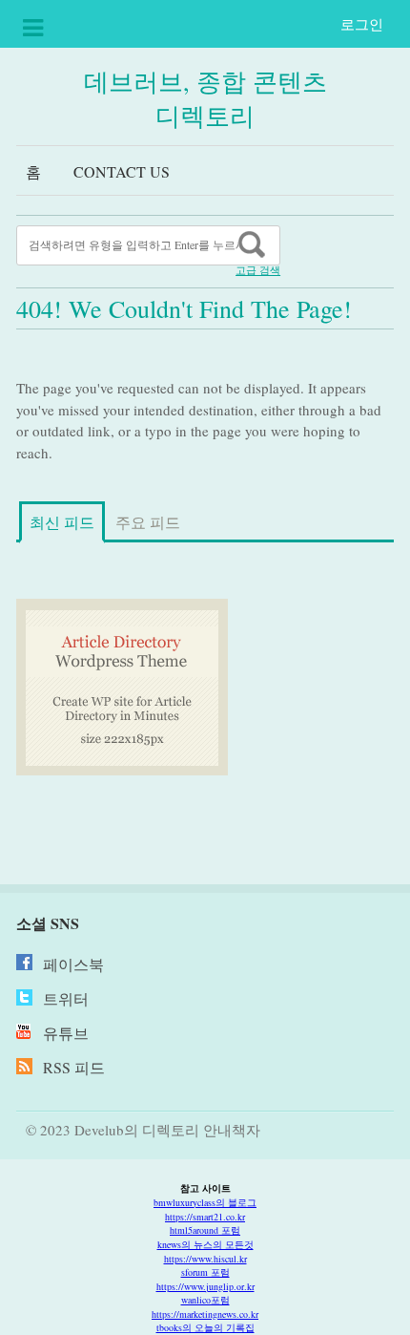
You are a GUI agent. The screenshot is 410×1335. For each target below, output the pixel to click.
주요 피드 (147, 522)
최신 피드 (62, 522)
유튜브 (66, 1033)
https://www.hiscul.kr (205, 1258)
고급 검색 (258, 270)
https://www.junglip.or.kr (205, 1286)
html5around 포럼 (205, 1230)
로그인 (361, 23)
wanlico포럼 (205, 1299)
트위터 (66, 998)
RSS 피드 (74, 1067)
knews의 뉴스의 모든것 (205, 1244)
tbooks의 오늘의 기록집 (205, 1327)
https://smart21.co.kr (205, 1216)
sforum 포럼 (205, 1272)
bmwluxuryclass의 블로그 (205, 1202)
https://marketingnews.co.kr (205, 1314)
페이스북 (73, 964)
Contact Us (121, 171)
